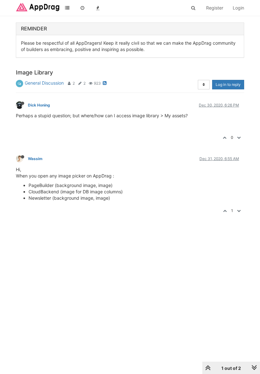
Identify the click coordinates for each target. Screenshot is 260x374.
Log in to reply (228, 84)
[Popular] (97, 8)
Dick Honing (39, 105)
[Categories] (67, 8)
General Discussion (44, 83)
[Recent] (82, 8)
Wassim (35, 158)
